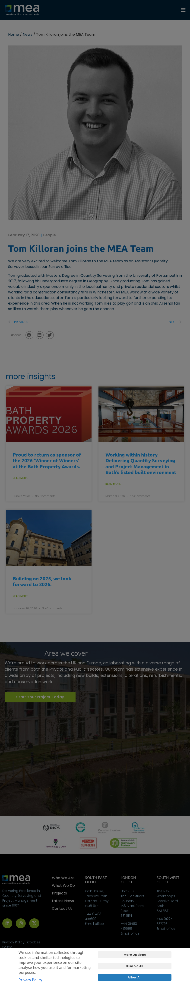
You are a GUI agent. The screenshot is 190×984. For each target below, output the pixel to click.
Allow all (135, 977)
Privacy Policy (30, 979)
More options (135, 954)
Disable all (134, 966)
